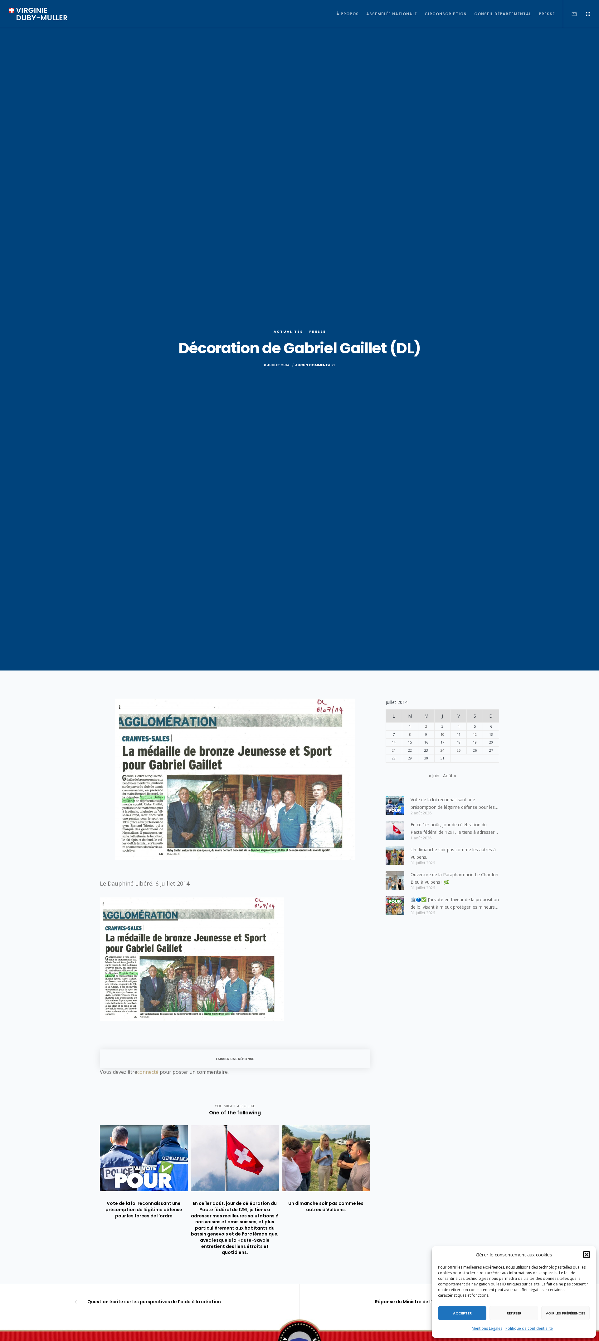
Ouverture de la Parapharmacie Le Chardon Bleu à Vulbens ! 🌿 (454, 878)
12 (475, 734)
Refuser (514, 1313)
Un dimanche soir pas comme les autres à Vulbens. (453, 853)
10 (442, 734)
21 (394, 750)
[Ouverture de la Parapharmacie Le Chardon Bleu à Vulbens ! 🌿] (395, 880)
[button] (586, 1254)
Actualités (288, 331)
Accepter (462, 1313)
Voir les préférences (565, 1313)
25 (458, 750)
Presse (317, 331)
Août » (449, 776)
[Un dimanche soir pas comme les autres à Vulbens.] (395, 855)
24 (442, 750)
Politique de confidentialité (529, 1328)
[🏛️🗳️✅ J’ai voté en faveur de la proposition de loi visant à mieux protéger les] (395, 905)
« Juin (434, 776)
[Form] (570, 14)
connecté (147, 1071)
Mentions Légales (487, 1328)
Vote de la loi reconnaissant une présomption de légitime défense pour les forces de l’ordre (453, 804)
